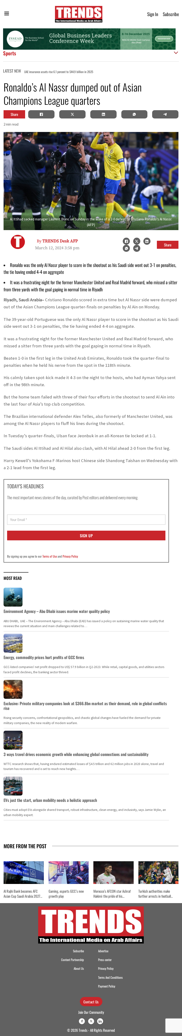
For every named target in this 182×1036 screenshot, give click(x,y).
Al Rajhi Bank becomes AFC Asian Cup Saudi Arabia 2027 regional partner (22, 895)
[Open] (6, 14)
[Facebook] (41, 114)
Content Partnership (72, 959)
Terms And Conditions (110, 977)
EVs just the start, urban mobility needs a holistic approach (50, 800)
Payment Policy (106, 986)
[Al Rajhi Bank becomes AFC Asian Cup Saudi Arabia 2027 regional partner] (24, 872)
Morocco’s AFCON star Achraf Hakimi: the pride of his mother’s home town (112, 895)
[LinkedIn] (103, 114)
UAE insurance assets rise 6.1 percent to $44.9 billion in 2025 (44, 72)
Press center (105, 959)
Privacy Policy (70, 556)
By (57, 241)
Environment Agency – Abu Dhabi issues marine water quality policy (57, 611)
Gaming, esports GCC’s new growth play (66, 893)
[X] (72, 114)
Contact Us (91, 1001)
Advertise (103, 951)
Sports (9, 53)
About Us (79, 968)
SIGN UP (86, 535)
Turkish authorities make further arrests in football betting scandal (154, 895)
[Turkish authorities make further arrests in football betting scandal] (158, 872)
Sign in (152, 14)
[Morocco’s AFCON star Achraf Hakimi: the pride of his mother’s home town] (113, 872)
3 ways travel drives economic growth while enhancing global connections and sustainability (76, 754)
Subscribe (171, 14)
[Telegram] (165, 114)
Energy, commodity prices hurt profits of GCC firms (44, 657)
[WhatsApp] (134, 114)
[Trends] (78, 14)
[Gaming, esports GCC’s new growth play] (69, 872)
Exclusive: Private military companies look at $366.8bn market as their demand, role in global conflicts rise (85, 705)
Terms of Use (49, 556)
